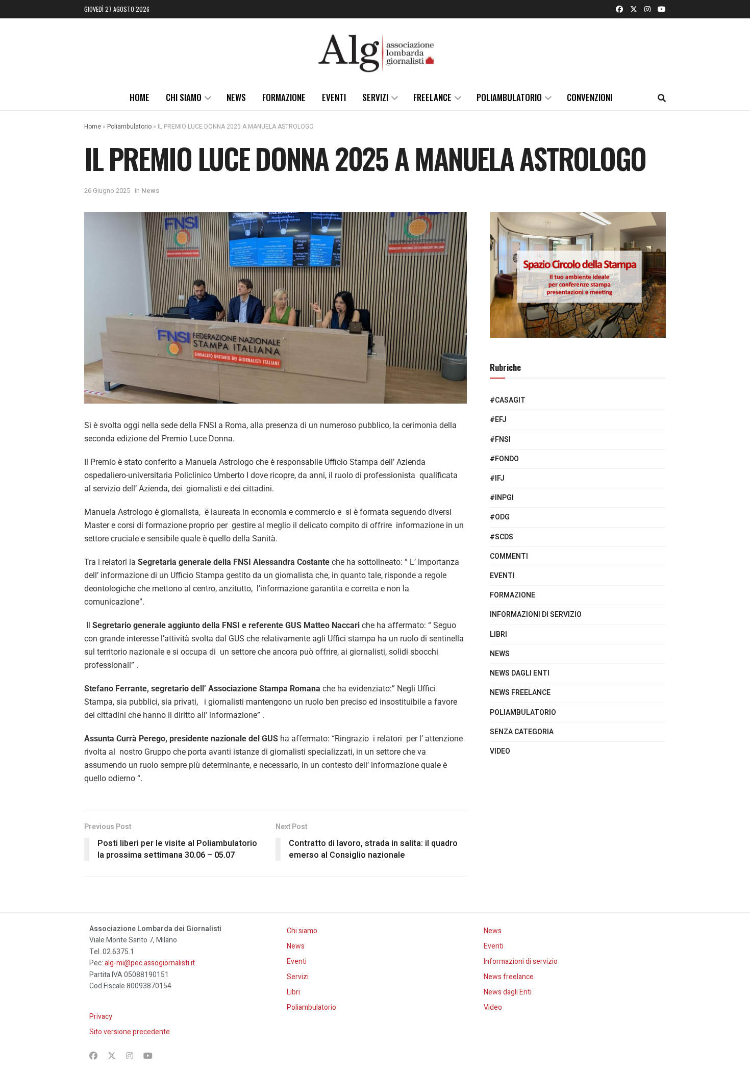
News (236, 97)
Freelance (432, 97)
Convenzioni (589, 97)
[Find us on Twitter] (633, 9)
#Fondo (504, 459)
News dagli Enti (519, 673)
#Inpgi (502, 497)
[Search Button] (662, 97)
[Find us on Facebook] (619, 9)
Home (139, 97)
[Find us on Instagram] (647, 9)
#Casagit (508, 400)
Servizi (375, 97)
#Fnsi (500, 439)
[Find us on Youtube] (662, 9)
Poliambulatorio (509, 97)
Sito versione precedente (129, 1032)
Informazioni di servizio (536, 614)
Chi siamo (184, 97)
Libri (498, 634)
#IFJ (497, 478)
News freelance (520, 692)
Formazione (284, 97)
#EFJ (498, 419)
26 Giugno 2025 (107, 190)
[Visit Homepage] (375, 51)
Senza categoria (522, 732)
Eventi (334, 97)
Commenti (509, 556)
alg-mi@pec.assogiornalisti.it (150, 963)
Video (500, 751)
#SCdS (501, 537)
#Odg (500, 517)
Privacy (100, 1016)
